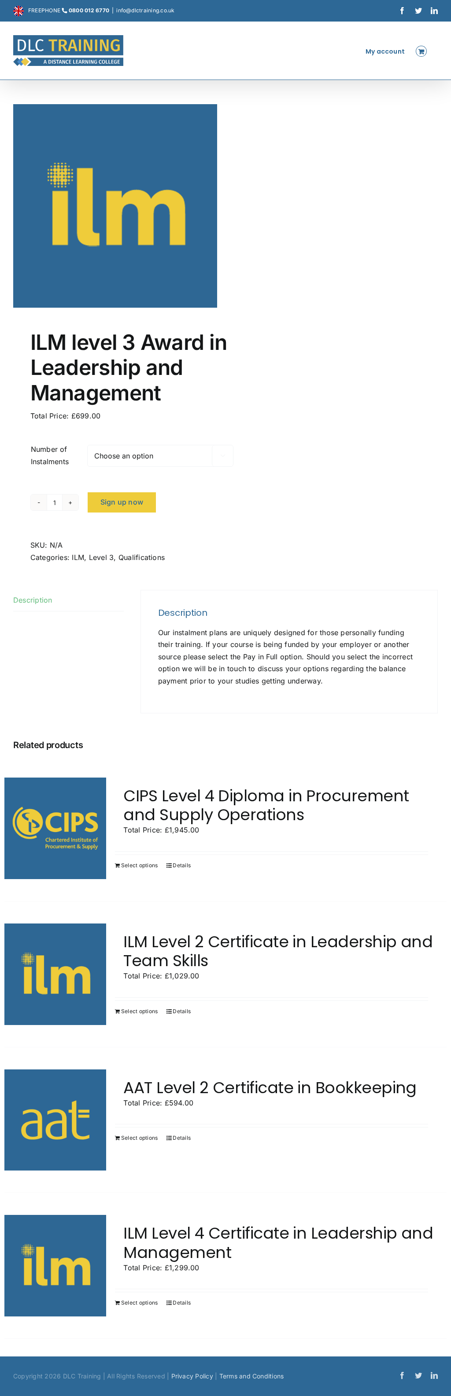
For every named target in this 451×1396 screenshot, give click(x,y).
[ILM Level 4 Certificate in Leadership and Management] (55, 1265)
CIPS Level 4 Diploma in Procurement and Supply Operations (266, 805)
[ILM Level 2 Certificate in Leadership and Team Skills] (55, 974)
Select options (139, 865)
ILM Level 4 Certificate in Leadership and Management (278, 1242)
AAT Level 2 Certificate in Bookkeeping (269, 1087)
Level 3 (101, 557)
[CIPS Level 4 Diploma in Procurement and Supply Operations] (55, 828)
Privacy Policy (192, 1376)
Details (182, 865)
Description (32, 600)
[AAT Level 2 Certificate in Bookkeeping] (55, 1120)
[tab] (68, 600)
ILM (78, 557)
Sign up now (122, 502)
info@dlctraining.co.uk (145, 10)
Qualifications (141, 557)
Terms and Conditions (251, 1376)
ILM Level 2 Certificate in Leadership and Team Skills (278, 951)
